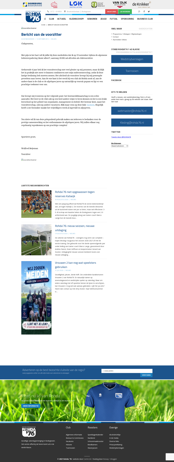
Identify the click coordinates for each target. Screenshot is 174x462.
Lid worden (125, 12)
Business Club (145, 18)
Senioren (92, 18)
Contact (116, 37)
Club (51, 18)
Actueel (61, 18)
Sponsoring (127, 18)
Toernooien (70, 448)
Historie (69, 444)
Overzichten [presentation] (145, 28)
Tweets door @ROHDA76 (121, 137)
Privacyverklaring (115, 444)
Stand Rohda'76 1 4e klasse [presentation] (125, 49)
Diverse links (114, 441)
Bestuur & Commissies (75, 438)
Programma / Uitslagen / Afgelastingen (127, 34)
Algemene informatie (74, 435)
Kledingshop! (76, 18)
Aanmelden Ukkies (120, 40)
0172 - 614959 (55, 11)
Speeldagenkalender (95, 435)
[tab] (116, 28)
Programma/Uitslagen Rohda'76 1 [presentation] (134, 52)
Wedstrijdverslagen (116, 448)
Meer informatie (30, 406)
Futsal (114, 18)
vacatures (90, 105)
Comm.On (87, 459)
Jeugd (103, 18)
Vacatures (111, 12)
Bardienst (91, 438)
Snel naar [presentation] (116, 28)
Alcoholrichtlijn (114, 435)
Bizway (106, 459)
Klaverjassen (92, 448)
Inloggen (113, 459)
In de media (113, 438)
